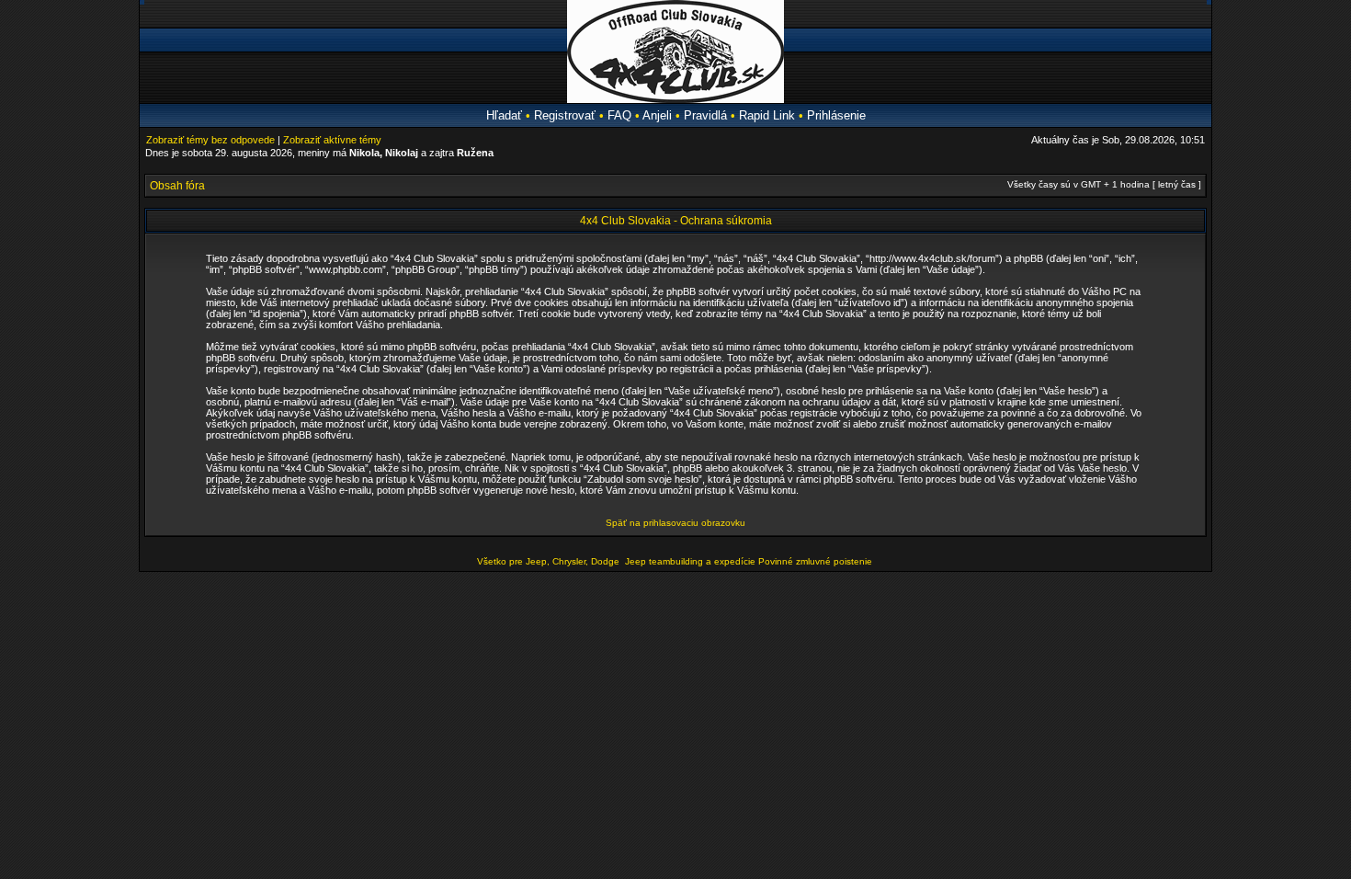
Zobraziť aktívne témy (332, 139)
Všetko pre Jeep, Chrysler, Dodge (549, 561)
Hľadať (504, 115)
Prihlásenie (836, 115)
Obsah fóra (177, 185)
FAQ (619, 115)
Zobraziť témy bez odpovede (210, 139)
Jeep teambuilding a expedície (690, 561)
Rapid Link (767, 115)
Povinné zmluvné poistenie (815, 561)
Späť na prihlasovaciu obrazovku (675, 523)
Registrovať (565, 115)
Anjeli (657, 115)
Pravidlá (705, 115)
